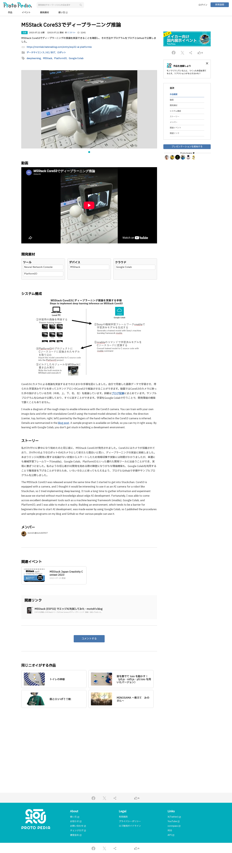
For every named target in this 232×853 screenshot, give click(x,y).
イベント (26, 12)
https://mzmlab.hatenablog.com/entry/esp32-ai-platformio (59, 47)
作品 (10, 12)
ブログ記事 (118, 393)
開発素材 (44, 12)
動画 (172, 99)
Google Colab (124, 267)
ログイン (203, 5)
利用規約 (123, 816)
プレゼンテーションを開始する (187, 146)
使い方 (63, 12)
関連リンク (174, 133)
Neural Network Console (38, 267)
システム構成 (175, 111)
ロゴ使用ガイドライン (130, 826)
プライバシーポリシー (130, 821)
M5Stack (75, 267)
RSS (170, 830)
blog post (63, 423)
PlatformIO (30, 274)
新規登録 (219, 4)
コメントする (89, 639)
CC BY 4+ (71, 32)
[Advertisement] (89, 741)
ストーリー (174, 116)
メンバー (173, 122)
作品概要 (173, 94)
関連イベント (175, 127)
